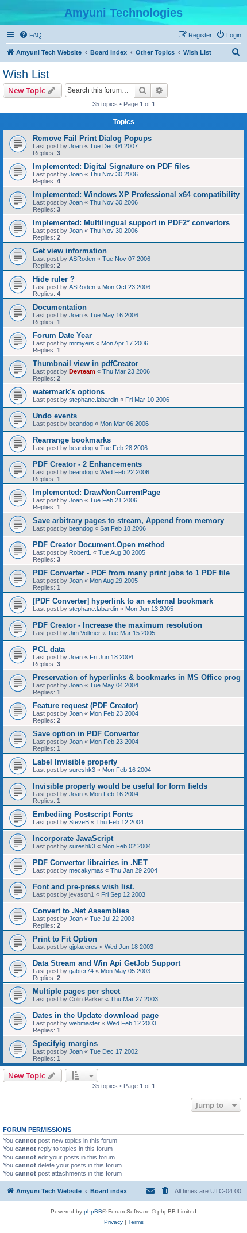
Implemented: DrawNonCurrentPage (96, 492)
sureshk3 (82, 769)
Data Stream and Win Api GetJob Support (106, 963)
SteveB (79, 822)
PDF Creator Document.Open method (99, 544)
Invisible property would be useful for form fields (120, 786)
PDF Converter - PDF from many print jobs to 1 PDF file (131, 573)
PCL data (49, 649)
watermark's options (69, 391)
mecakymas (86, 870)
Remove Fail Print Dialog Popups (92, 138)
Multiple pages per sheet (76, 991)
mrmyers (81, 343)
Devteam (82, 371)
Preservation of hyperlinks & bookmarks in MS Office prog (137, 677)
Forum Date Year (62, 335)
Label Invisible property (75, 762)
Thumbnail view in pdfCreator (85, 363)
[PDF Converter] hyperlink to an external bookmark (123, 601)
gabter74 (81, 970)
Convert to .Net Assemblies (81, 910)
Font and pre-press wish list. (83, 886)
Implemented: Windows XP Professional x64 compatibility (136, 194)
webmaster (84, 1023)
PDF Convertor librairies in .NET (90, 862)
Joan (76, 146)
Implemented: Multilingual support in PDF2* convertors (131, 222)
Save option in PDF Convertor (86, 733)
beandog (81, 423)
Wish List (26, 74)
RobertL (80, 552)
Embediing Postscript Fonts (83, 814)
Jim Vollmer (85, 632)
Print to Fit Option (65, 939)
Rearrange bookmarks (72, 440)
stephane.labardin (93, 399)
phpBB (93, 1211)
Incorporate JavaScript (73, 838)
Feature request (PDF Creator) (85, 705)
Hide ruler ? (54, 279)
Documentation (60, 307)
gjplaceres (83, 946)
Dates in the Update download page (96, 1015)
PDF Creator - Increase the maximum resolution (117, 625)
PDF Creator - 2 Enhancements (87, 464)
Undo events (55, 416)
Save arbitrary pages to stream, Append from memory (128, 520)
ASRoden (82, 258)
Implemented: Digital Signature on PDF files (111, 166)
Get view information (70, 251)
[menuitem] (30, 35)
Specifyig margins (65, 1043)
